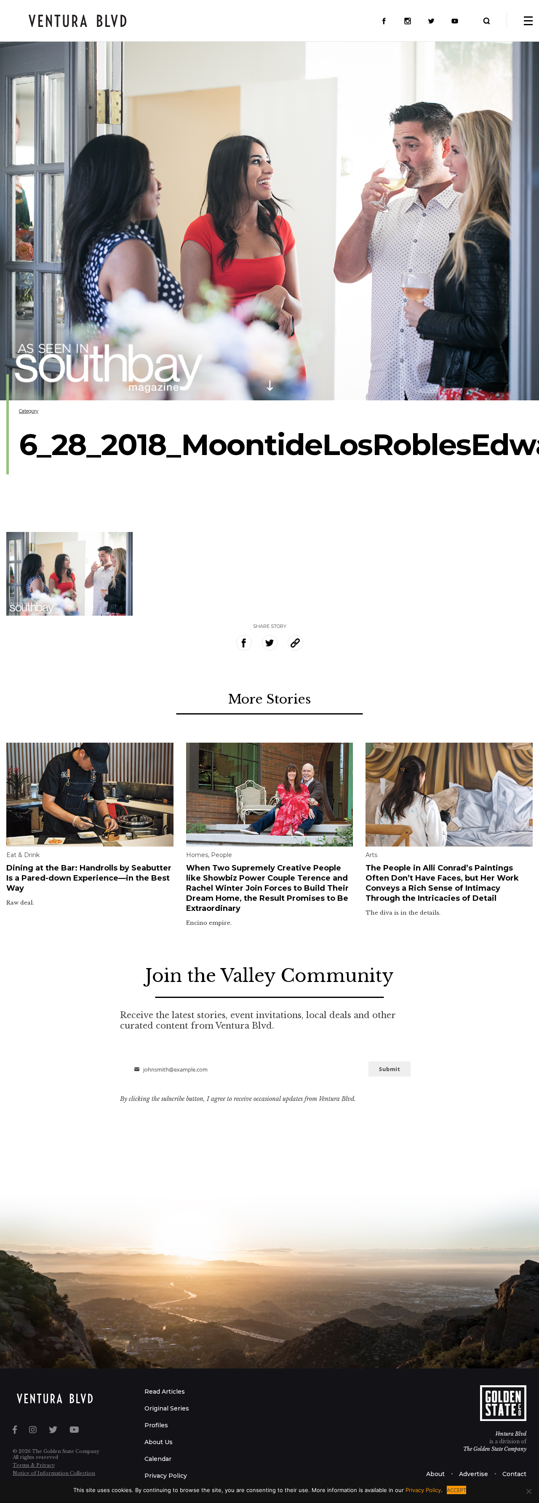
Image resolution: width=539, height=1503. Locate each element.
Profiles (156, 1425)
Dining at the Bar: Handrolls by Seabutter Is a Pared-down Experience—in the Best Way (88, 878)
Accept (456, 1490)
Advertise (473, 1474)
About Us (158, 1442)
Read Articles (164, 1391)
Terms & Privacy (34, 1465)
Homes (197, 855)
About (435, 1474)
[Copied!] (295, 643)
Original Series (166, 1408)
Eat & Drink (23, 855)
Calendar (157, 1459)
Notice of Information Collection (54, 1473)
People (221, 855)
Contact (514, 1474)
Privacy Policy (165, 1475)
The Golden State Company (494, 1449)
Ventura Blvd (510, 1434)
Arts (371, 855)
